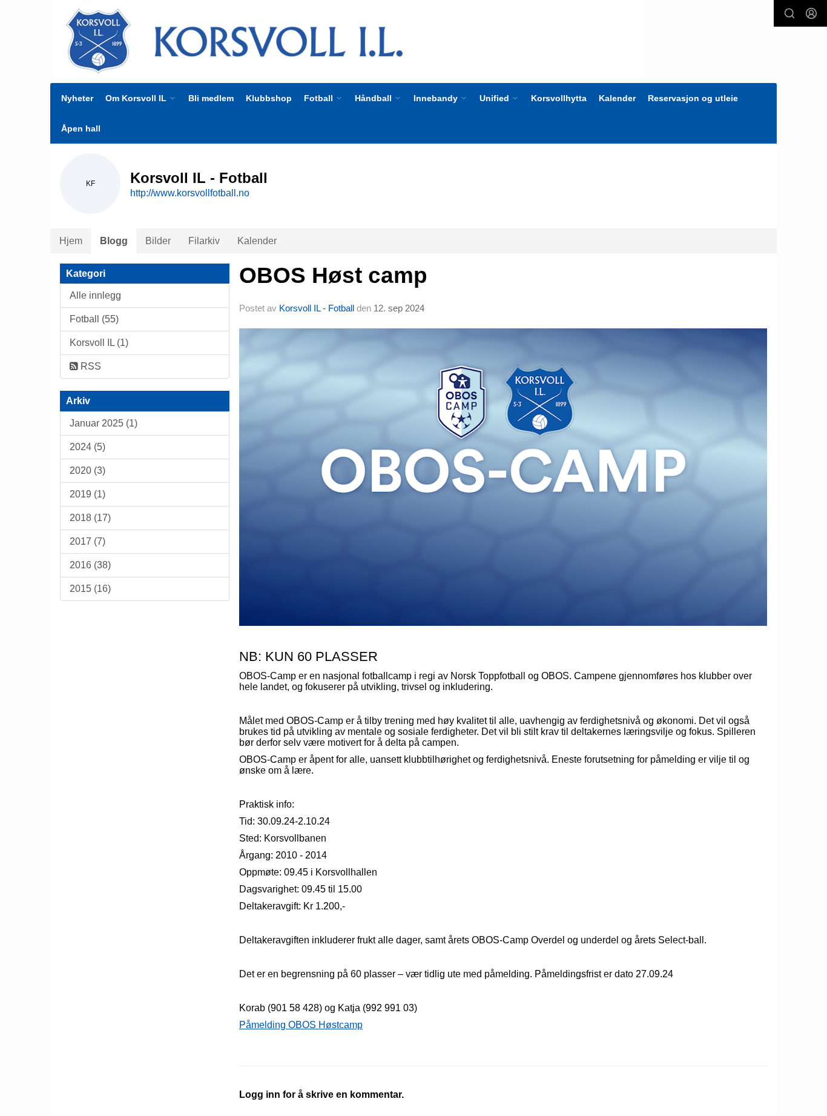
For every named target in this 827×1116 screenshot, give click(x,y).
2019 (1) (87, 494)
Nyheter (77, 98)
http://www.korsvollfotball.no (189, 193)
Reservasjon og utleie (693, 98)
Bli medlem (211, 98)
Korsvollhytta (559, 98)
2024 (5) (87, 447)
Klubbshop (269, 98)
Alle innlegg (95, 295)
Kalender (617, 98)
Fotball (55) (94, 319)
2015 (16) (90, 588)
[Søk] (789, 13)
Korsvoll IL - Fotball (316, 308)
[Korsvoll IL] (348, 40)
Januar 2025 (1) (103, 423)
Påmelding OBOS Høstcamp (301, 1025)
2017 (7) (87, 541)
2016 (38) (90, 565)
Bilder (158, 241)
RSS (89, 366)
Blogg (114, 241)
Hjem (70, 241)
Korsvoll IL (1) (99, 342)
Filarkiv (204, 241)
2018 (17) (90, 518)
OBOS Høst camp (333, 275)
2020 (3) (87, 470)
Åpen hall (80, 128)
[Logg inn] (811, 13)
